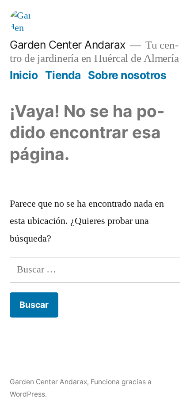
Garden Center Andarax (67, 44)
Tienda (63, 75)
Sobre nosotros (127, 75)
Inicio (24, 75)
